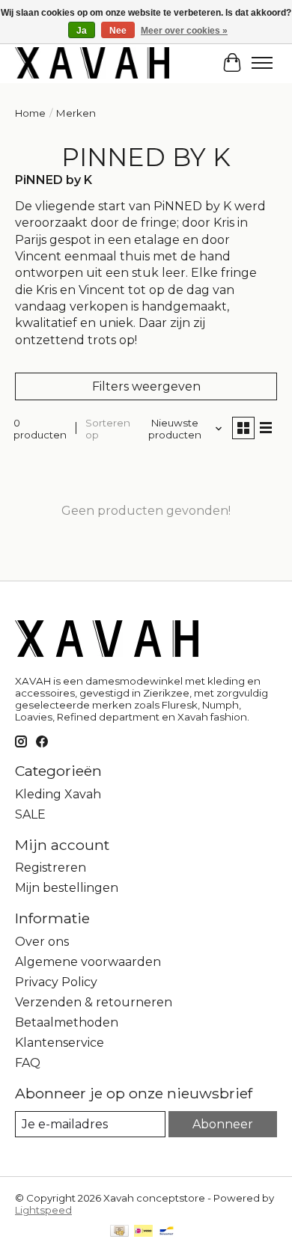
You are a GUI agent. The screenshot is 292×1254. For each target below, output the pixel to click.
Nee (118, 30)
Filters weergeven (146, 386)
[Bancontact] (166, 1232)
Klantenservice (59, 1043)
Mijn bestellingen (66, 888)
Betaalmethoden (66, 1022)
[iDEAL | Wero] (143, 1232)
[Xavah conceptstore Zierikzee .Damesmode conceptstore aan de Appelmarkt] (92, 62)
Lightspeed (43, 1210)
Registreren (50, 867)
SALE (30, 814)
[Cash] (119, 1232)
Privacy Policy (56, 982)
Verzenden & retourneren (93, 1002)
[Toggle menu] (262, 63)
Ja (81, 30)
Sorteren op (107, 429)
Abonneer (222, 1124)
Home (30, 113)
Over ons (42, 942)
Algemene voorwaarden (88, 962)
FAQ (27, 1063)
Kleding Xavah (58, 794)
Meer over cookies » (184, 30)
